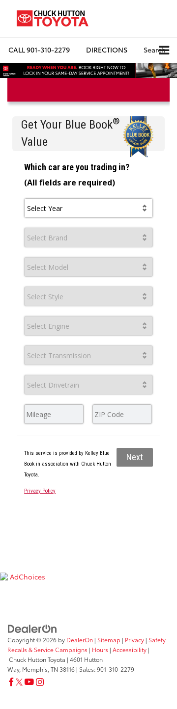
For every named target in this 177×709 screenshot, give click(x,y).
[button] (39, 49)
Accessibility (130, 649)
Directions (106, 49)
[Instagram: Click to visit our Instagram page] (40, 682)
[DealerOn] (32, 627)
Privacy (134, 639)
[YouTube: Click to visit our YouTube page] (29, 682)
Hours (100, 649)
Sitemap (108, 639)
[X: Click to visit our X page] (19, 682)
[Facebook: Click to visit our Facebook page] (11, 682)
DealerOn (79, 639)
